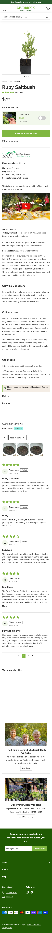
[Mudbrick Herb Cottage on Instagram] (27, 892)
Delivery (6, 396)
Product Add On (10, 107)
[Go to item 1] (9, 449)
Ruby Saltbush (15, 81)
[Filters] (4, 437)
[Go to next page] (33, 656)
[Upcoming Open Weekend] (26, 789)
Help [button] (4, 876)
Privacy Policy (7, 927)
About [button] (5, 869)
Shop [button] (4, 862)
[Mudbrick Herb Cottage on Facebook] (32, 892)
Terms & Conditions (34, 924)
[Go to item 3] (36, 449)
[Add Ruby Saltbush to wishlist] (22, 677)
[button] (8, 92)
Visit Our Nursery (26, 817)
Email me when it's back (26, 133)
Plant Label (24, 114)
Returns (6, 403)
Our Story (26, 768)
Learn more (23, 121)
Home (4, 81)
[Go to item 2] (23, 449)
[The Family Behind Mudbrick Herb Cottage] (26, 734)
